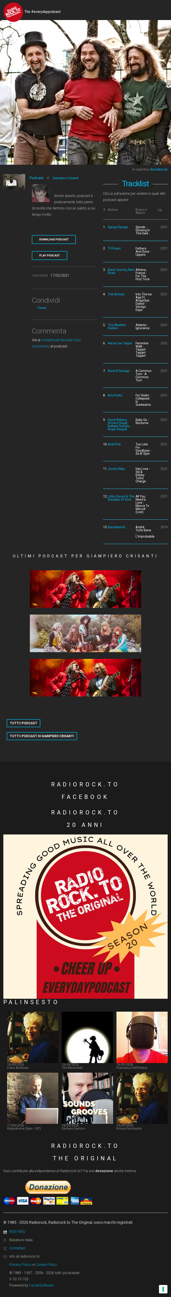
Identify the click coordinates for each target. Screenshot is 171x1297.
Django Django (118, 227)
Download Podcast (54, 239)
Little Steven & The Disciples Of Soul (121, 498)
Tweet (41, 308)
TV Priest (114, 248)
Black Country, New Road (121, 271)
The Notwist (116, 294)
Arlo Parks (115, 395)
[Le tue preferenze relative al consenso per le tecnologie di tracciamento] (163, 1289)
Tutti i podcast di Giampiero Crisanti (42, 736)
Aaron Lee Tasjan (120, 343)
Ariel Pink (114, 444)
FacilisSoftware (41, 1285)
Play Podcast (49, 255)
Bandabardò (116, 527)
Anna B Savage (118, 371)
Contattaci (17, 1248)
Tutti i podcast (23, 723)
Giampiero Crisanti (65, 178)
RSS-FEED (17, 1232)
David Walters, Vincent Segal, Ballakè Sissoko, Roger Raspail (119, 424)
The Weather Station (117, 326)
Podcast (37, 178)
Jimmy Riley (116, 469)
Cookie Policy (46, 1264)
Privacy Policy (20, 1264)
